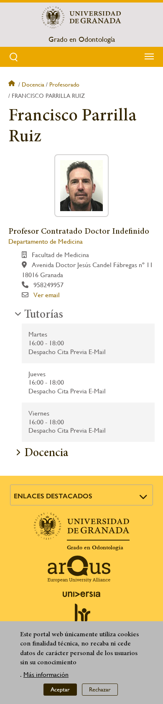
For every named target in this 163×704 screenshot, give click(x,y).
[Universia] (81, 594)
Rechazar (100, 689)
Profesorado (64, 84)
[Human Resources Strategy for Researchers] (81, 617)
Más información (46, 674)
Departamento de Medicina (45, 241)
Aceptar (60, 689)
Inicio (12, 84)
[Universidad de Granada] (81, 17)
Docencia (33, 84)
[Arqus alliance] (79, 569)
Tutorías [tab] (43, 315)
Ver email (46, 295)
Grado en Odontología (81, 39)
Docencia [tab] (46, 453)
